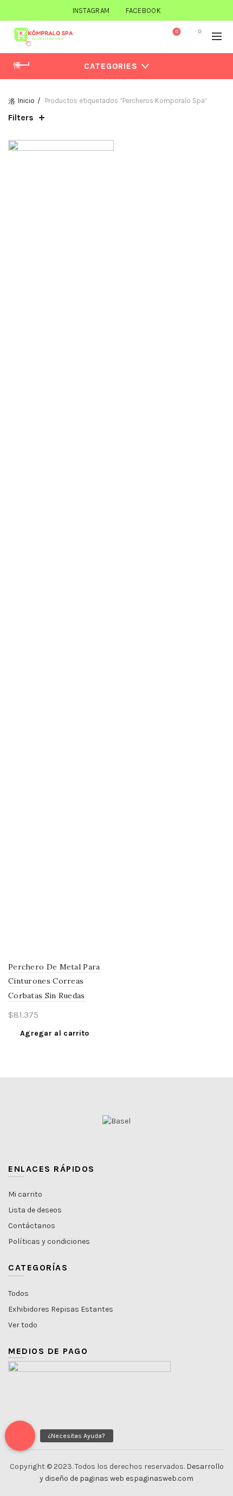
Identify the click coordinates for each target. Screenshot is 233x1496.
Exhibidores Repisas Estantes (60, 1309)
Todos (18, 1293)
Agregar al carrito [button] (54, 1033)
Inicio (26, 101)
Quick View (104, 168)
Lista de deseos (35, 1210)
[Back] (21, 65)
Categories (111, 66)
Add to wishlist (104, 149)
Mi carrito (25, 1194)
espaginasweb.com (159, 1478)
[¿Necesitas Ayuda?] (20, 1436)
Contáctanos (31, 1225)
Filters (21, 117)
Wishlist (177, 32)
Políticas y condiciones (49, 1241)
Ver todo (22, 1325)
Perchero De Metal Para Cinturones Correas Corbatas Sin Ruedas (54, 981)
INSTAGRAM (91, 11)
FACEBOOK (143, 11)
